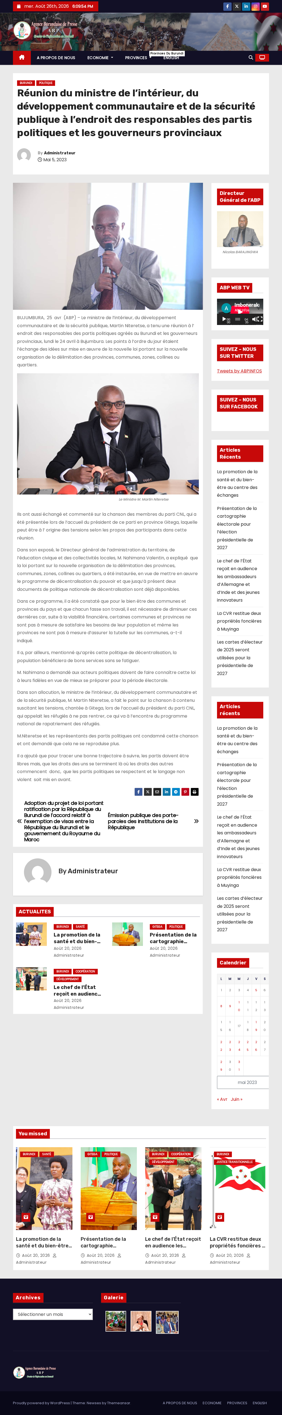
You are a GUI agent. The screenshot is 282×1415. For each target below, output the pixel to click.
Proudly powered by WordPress (42, 1403)
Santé (80, 927)
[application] (240, 312)
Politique (45, 83)
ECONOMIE (99, 57)
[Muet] (254, 319)
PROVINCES (141, 55)
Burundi (26, 83)
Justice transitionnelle (235, 1162)
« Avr (222, 1099)
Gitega (157, 927)
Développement (67, 979)
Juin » (236, 1099)
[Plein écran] (260, 319)
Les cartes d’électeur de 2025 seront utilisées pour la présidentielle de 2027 (240, 658)
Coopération (85, 971)
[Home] (22, 58)
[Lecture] (224, 319)
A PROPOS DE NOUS (56, 57)
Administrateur (59, 153)
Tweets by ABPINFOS (239, 371)
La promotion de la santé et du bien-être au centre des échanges (42, 1249)
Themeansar (118, 1403)
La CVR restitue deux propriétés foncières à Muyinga (239, 621)
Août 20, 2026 (68, 948)
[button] (251, 57)
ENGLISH (171, 57)
